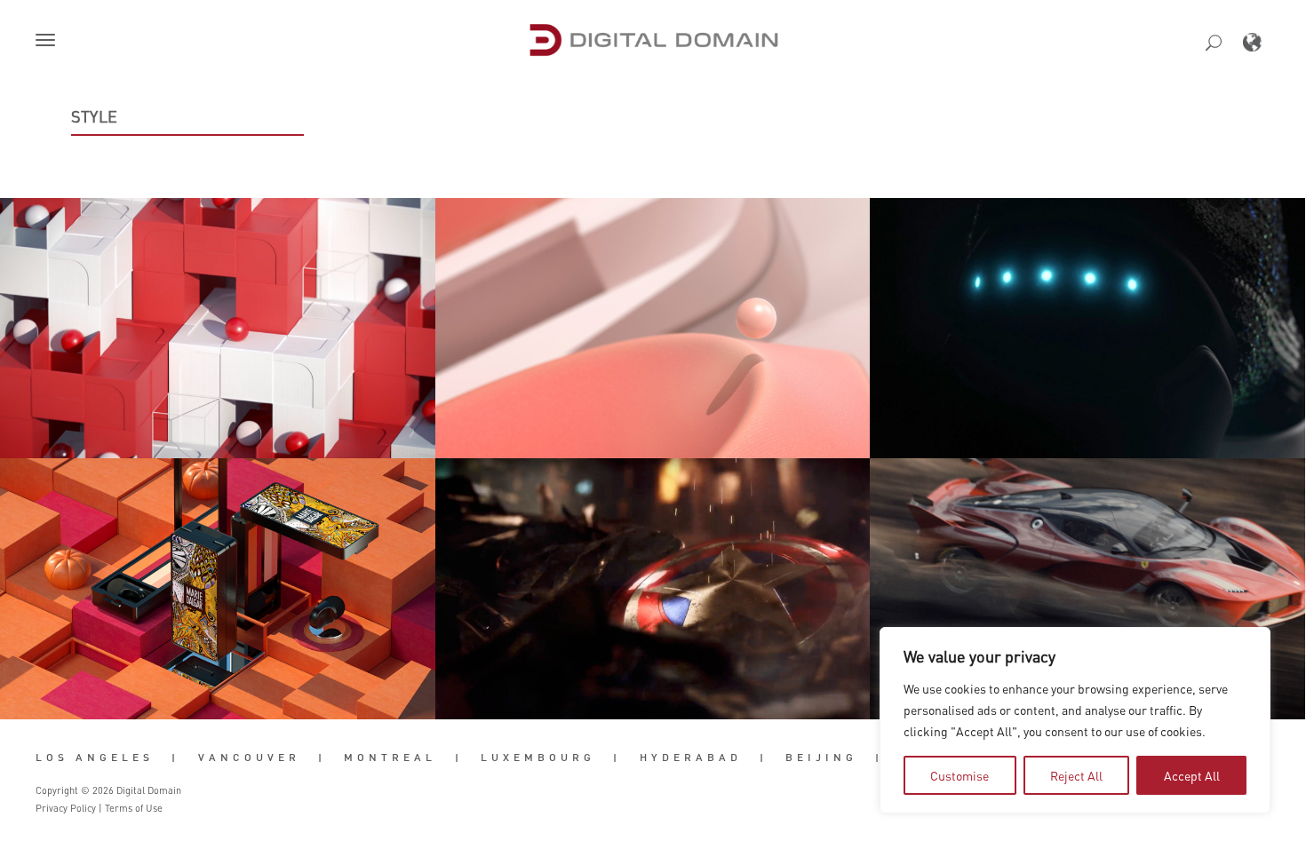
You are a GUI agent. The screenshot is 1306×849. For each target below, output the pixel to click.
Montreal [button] (390, 757)
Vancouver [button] (249, 757)
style (94, 116)
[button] (49, 42)
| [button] (175, 757)
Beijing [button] (821, 757)
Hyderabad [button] (691, 757)
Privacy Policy (66, 808)
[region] (1075, 720)
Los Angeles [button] (95, 757)
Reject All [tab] (1076, 775)
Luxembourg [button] (538, 757)
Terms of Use (134, 808)
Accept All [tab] (1192, 775)
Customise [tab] (959, 775)
